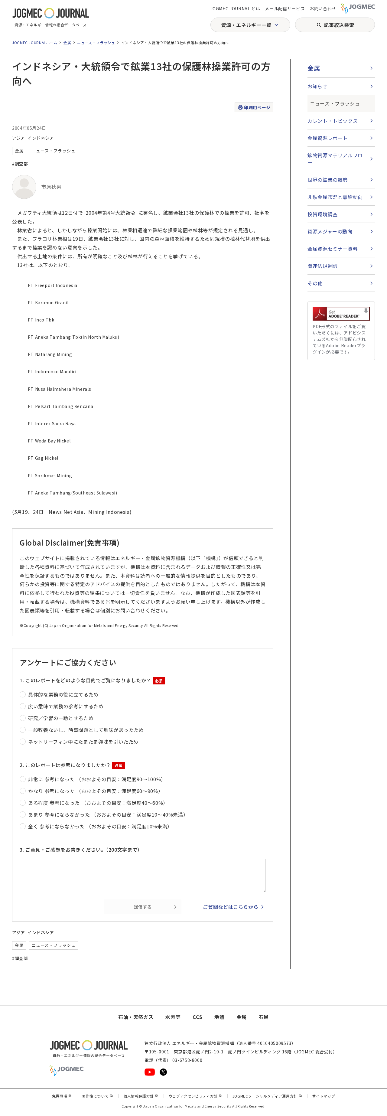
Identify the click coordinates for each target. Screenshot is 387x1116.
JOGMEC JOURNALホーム (34, 42)
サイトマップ (323, 1095)
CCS (197, 1016)
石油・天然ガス (135, 1016)
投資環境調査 (322, 214)
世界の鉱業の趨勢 (327, 179)
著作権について (97, 1095)
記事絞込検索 (339, 24)
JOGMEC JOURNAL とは (235, 8)
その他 (315, 283)
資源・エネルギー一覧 (246, 24)
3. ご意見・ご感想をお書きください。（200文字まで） (81, 849)
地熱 (219, 1016)
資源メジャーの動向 (330, 231)
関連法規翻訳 (322, 265)
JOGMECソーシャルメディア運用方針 (267, 1095)
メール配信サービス (285, 8)
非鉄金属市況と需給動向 (335, 197)
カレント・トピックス (332, 120)
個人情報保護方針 (141, 1095)
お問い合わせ (323, 8)
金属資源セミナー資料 (332, 248)
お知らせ (317, 86)
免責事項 (62, 1095)
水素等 (172, 1016)
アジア (18, 138)
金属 (67, 42)
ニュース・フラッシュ (96, 42)
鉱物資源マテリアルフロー (335, 159)
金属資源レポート (327, 138)
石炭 (264, 1016)
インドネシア (41, 138)
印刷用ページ (257, 107)
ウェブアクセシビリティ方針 (196, 1095)
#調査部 (20, 164)
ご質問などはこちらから (230, 906)
